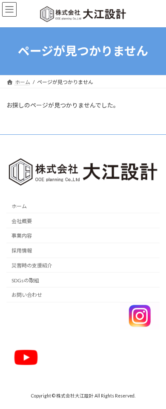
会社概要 (21, 221)
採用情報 (21, 250)
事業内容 (21, 235)
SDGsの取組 (25, 280)
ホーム (19, 206)
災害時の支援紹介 (31, 265)
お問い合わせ (26, 295)
